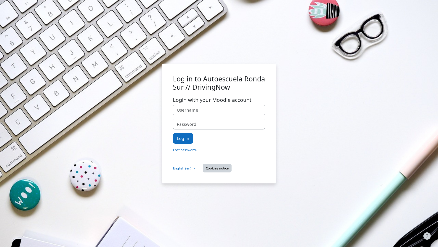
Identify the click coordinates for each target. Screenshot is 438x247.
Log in (183, 138)
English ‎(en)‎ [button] (182, 168)
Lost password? (185, 150)
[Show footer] (427, 236)
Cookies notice (217, 168)
